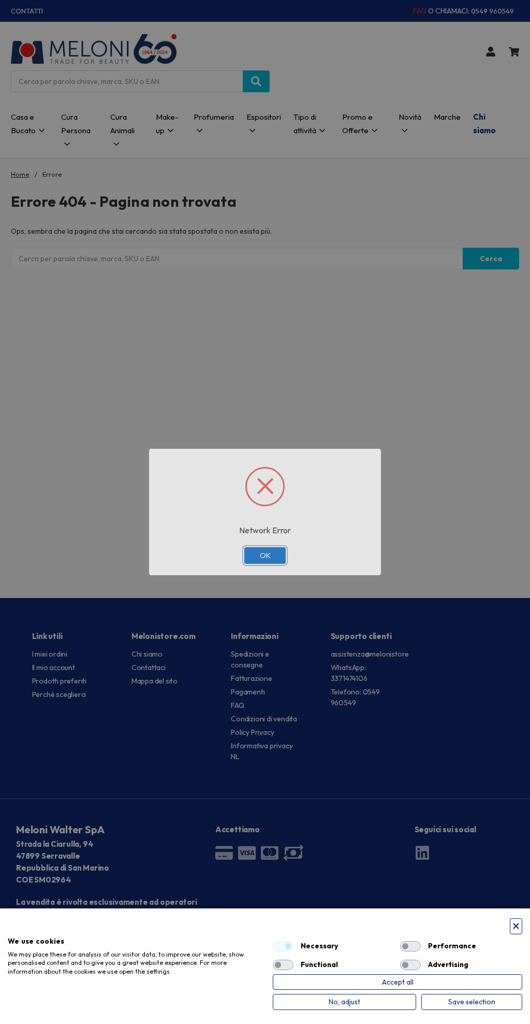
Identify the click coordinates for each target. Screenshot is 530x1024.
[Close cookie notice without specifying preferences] (516, 926)
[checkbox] (283, 946)
